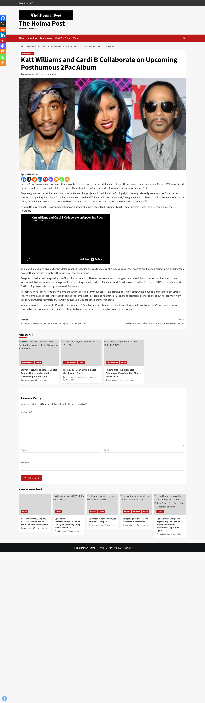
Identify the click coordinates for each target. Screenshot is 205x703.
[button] (184, 38)
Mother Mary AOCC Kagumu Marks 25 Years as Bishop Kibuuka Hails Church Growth (35, 521)
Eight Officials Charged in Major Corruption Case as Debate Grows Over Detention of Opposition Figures (168, 524)
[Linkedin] (40, 179)
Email (106, 450)
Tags (75, 38)
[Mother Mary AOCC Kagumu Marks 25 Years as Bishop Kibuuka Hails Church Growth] (35, 504)
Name (24, 450)
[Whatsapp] (61, 179)
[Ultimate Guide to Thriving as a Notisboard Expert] (102, 504)
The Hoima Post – (44, 23)
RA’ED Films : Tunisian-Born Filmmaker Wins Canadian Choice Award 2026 (123, 373)
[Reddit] (34, 179)
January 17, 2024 (45, 74)
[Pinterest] (45, 179)
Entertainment (27, 54)
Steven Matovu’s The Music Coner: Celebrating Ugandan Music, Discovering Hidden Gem (39, 373)
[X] (29, 179)
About (22, 38)
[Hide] (1, 68)
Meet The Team (62, 38)
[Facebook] (23, 179)
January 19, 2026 (128, 380)
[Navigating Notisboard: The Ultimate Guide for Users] (136, 504)
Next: (155, 321)
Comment (26, 411)
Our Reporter (27, 528)
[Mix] (56, 179)
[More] (67, 179)
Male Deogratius (29, 74)
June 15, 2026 (42, 380)
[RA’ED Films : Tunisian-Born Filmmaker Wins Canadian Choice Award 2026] (124, 353)
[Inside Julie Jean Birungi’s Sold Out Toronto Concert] (81, 353)
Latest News (46, 38)
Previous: (53, 321)
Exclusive (136, 511)
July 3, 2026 (177, 534)
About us (32, 38)
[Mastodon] (50, 179)
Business (93, 511)
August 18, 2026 (41, 528)
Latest (38, 363)
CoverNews (111, 547)
